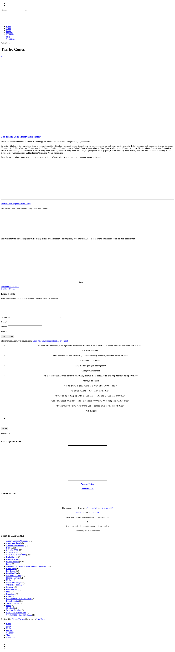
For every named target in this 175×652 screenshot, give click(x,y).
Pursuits (9, 33)
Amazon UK (92, 508)
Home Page (11, 569)
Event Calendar (12, 562)
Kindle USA (94, 512)
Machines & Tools (13, 575)
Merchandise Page (13, 582)
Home (8, 26)
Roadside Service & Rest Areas (19, 599)
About (8, 28)
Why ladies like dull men (16, 612)
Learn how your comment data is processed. (50, 341)
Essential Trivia (12, 559)
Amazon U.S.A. (87, 484)
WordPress (41, 619)
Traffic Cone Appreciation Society (15, 204)
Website (4, 331)
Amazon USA (107, 508)
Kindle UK (80, 512)
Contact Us (10, 39)
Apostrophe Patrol (13, 543)
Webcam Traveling (13, 610)
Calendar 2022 (12, 552)
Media (8, 31)
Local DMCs (11, 573)
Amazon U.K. (88, 488)
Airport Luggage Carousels (17, 541)
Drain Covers (11, 557)
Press (8, 592)
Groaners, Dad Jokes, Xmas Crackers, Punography (26, 566)
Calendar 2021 (12, 550)
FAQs (8, 564)
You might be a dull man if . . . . (19, 615)
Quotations (10, 594)
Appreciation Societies (15, 545)
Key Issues (10, 571)
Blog (8, 548)
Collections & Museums (16, 555)
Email (4, 327)
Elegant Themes (18, 619)
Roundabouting (12, 601)
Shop (8, 37)
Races (8, 596)
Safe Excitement (12, 603)
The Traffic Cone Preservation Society (21, 136)
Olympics (10, 587)
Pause (4, 428)
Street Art (10, 608)
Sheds (8, 605)
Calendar (9, 35)
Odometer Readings (14, 585)
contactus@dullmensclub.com (87, 531)
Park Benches (11, 589)
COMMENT (6, 317)
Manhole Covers (13, 578)
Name (4, 322)
